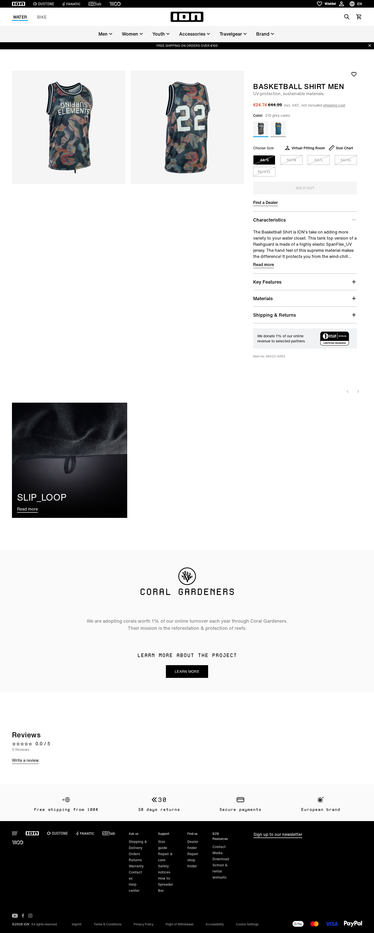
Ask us (133, 834)
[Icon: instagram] (30, 916)
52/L (318, 160)
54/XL (345, 160)
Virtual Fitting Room (308, 148)
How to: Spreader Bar (165, 884)
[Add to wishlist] (354, 74)
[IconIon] (18, 4)
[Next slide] (358, 391)
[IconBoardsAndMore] (15, 833)
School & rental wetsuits (220, 871)
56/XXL (264, 171)
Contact (219, 846)
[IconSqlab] (95, 4)
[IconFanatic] (71, 4)
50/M (291, 160)
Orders (134, 853)
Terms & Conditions (107, 924)
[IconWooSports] (115, 4)
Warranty (136, 866)
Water (20, 17)
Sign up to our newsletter (277, 834)
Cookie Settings (247, 924)
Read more (263, 264)
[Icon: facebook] (23, 916)
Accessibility (215, 924)
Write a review (25, 760)
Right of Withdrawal (179, 924)
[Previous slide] (348, 391)
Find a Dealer (265, 202)
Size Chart (344, 148)
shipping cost (334, 105)
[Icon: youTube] (15, 916)
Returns (135, 860)
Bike (42, 17)
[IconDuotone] (43, 4)
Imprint (76, 924)
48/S (264, 160)
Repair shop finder (192, 860)
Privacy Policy (143, 924)
